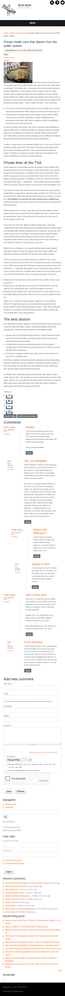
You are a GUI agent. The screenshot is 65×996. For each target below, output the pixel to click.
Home (6, 33)
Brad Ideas (24, 5)
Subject (6, 716)
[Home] (9, 16)
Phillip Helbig (9, 427)
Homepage (8, 706)
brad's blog (21, 33)
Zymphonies (18, 991)
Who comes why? (36, 594)
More (60, 971)
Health (6, 60)
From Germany (33, 642)
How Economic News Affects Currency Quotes (24, 883)
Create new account (13, 860)
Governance (9, 58)
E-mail (6, 693)
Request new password (14, 863)
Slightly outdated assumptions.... (18, 896)
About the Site (11, 804)
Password (7, 851)
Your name (7, 684)
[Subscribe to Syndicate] (4, 980)
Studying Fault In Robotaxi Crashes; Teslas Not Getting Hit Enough (32, 942)
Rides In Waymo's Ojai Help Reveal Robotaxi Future (26, 927)
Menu (32, 23)
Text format (10, 756)
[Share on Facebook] (9, 402)
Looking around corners (15, 893)
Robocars (9, 807)
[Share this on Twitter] (9, 407)
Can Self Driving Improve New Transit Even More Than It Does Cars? (33, 949)
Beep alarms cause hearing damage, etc (21, 909)
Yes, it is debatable (35, 460)
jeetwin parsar (11, 912)
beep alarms (10, 906)
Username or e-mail (10, 841)
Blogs (13, 33)
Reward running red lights (15, 886)
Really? (30, 427)
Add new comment (27, 416)
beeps (7, 902)
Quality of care (40, 564)
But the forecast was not (15, 899)
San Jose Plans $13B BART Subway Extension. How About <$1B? (32, 945)
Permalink (7, 434)
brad (18, 50)
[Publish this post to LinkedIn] (9, 413)
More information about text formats (41, 752)
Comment (8, 725)
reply (29, 453)
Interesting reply (11, 889)
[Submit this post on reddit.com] (9, 397)
